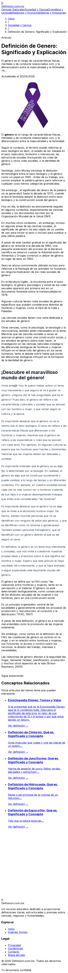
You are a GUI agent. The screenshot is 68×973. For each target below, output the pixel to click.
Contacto (13, 951)
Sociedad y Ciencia (36, 9)
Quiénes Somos (18, 932)
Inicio (11, 18)
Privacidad (14, 945)
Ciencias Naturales (13, 9)
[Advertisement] (34, 864)
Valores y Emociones (53, 12)
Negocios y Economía (26, 12)
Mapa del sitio (16, 955)
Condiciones (15, 948)
